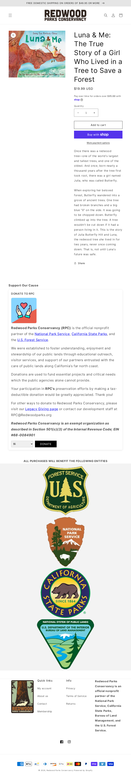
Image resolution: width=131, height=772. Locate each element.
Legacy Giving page (41, 409)
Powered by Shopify (83, 770)
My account (44, 688)
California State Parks (89, 334)
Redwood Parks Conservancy (60, 770)
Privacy (70, 688)
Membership (44, 711)
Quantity (79, 106)
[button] (10, 15)
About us (42, 696)
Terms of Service (76, 696)
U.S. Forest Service (32, 340)
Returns (70, 703)
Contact (42, 703)
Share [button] (81, 263)
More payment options (98, 142)
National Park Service (52, 334)
